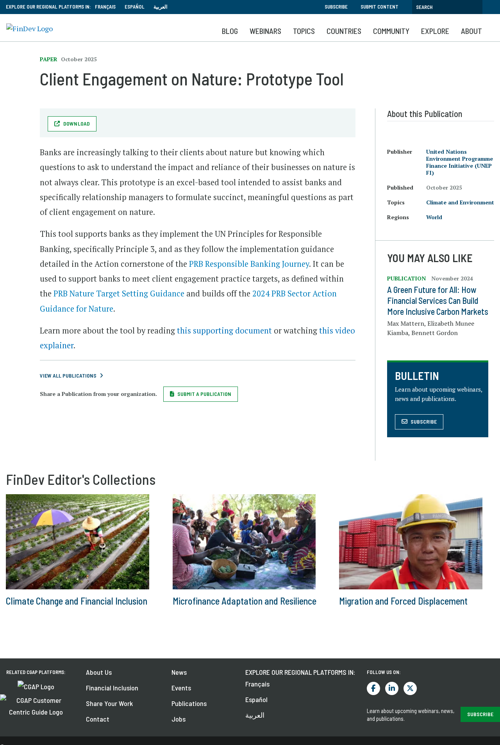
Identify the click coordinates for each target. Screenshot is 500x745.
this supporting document (224, 330)
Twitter (410, 688)
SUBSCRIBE (480, 714)
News (179, 672)
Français (105, 7)
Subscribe (336, 7)
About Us (99, 672)
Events (181, 687)
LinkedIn (391, 688)
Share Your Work (109, 703)
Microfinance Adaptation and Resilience (244, 601)
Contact (97, 719)
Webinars (265, 30)
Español (135, 7)
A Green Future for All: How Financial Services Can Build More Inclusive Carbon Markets (437, 300)
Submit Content (379, 7)
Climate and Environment (460, 202)
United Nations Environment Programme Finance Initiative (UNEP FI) (459, 162)
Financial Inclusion (112, 687)
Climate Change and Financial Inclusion (76, 601)
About (471, 30)
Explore (435, 30)
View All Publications (68, 375)
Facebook (373, 688)
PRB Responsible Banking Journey (249, 264)
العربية (161, 7)
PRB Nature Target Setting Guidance (119, 293)
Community (391, 30)
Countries (344, 30)
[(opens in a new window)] (36, 685)
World (434, 217)
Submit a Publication (204, 393)
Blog (230, 30)
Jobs (178, 719)
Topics (304, 30)
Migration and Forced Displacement (403, 601)
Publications (189, 703)
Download (76, 123)
